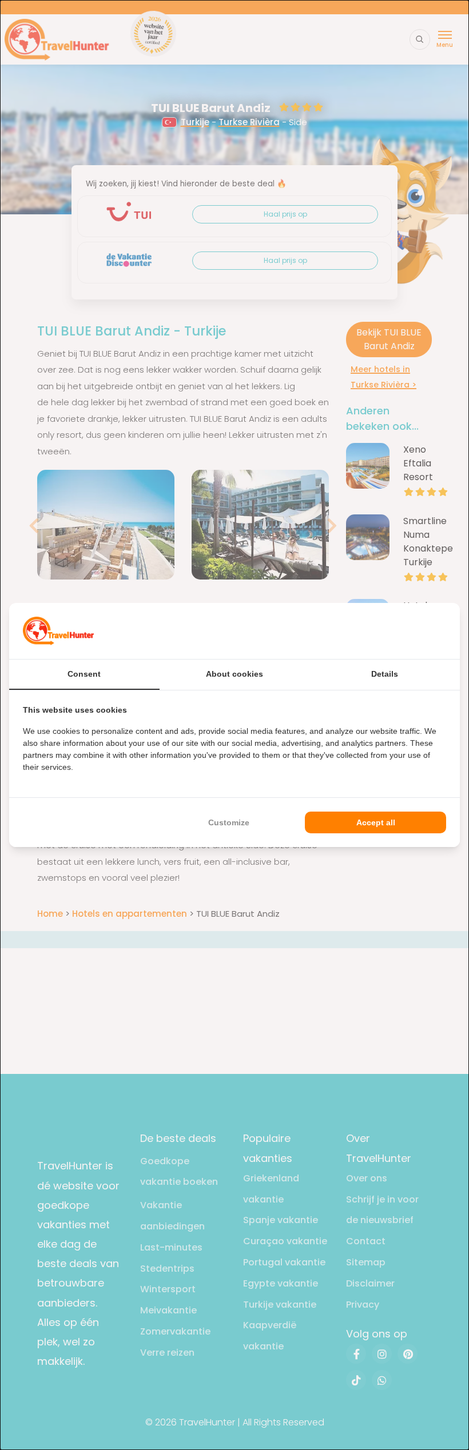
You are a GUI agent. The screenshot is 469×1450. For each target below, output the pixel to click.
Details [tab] (384, 673)
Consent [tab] (84, 673)
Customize (228, 822)
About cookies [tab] (234, 673)
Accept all (375, 822)
